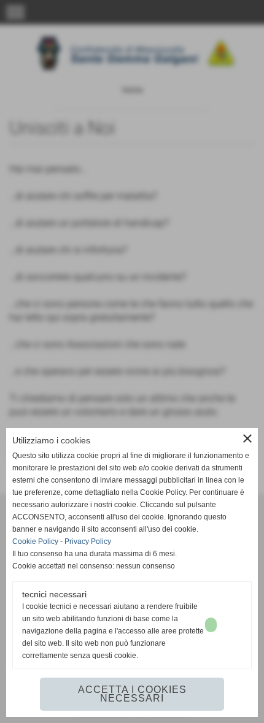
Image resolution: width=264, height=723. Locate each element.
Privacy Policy (87, 541)
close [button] (247, 438)
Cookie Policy (35, 541)
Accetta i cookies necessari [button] (132, 693)
